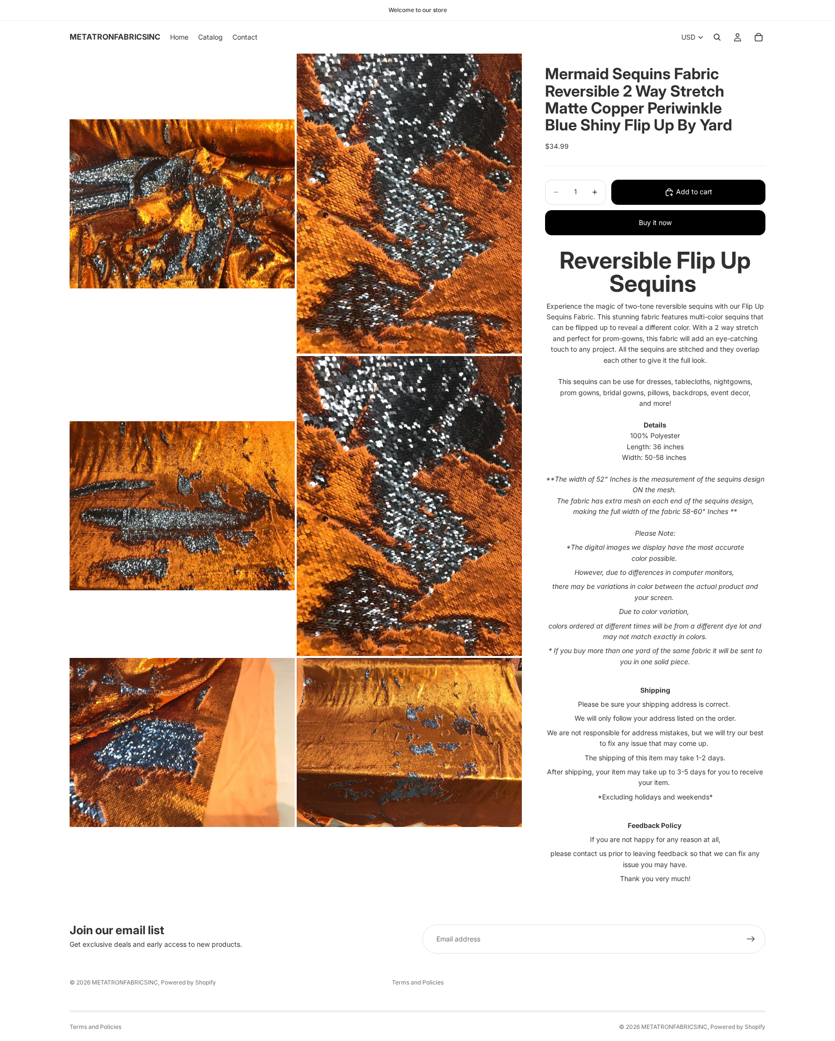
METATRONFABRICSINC (125, 982)
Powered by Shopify (188, 982)
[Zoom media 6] (409, 742)
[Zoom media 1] (182, 204)
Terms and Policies (418, 982)
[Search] (717, 37)
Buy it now (655, 222)
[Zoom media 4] (409, 506)
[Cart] (758, 37)
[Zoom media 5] (182, 742)
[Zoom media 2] (409, 204)
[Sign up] (751, 939)
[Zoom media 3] (182, 506)
